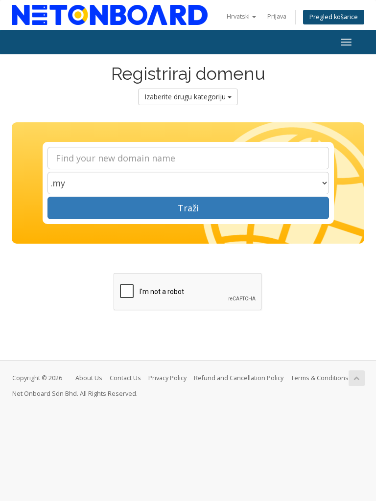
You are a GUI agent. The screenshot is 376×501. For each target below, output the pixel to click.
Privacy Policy (167, 378)
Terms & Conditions (320, 378)
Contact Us (125, 378)
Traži (188, 208)
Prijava (276, 16)
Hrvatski (239, 16)
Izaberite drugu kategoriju (186, 96)
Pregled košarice (333, 17)
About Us (88, 378)
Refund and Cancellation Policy (238, 378)
